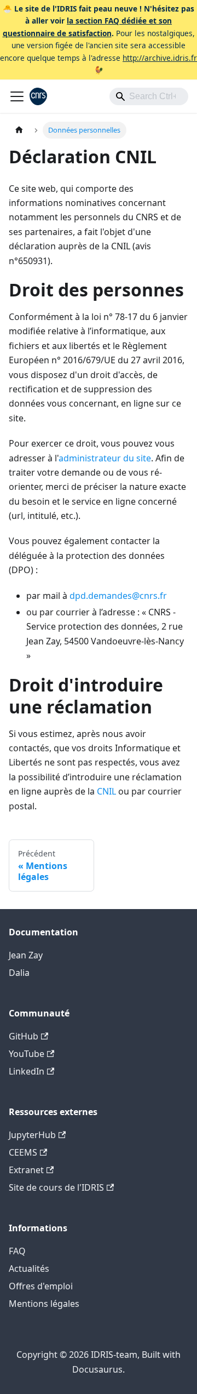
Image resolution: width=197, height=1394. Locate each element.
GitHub (23, 1036)
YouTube (26, 1054)
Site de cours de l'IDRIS (56, 1187)
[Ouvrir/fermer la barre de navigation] (17, 96)
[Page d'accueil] (19, 130)
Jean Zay (26, 955)
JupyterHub (32, 1135)
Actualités (29, 1268)
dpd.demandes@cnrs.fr (118, 596)
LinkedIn (26, 1071)
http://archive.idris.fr (160, 58)
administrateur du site (105, 458)
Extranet (26, 1170)
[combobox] (148, 96)
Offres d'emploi (41, 1286)
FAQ (17, 1251)
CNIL (106, 791)
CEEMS (23, 1152)
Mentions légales (44, 1304)
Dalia (19, 973)
